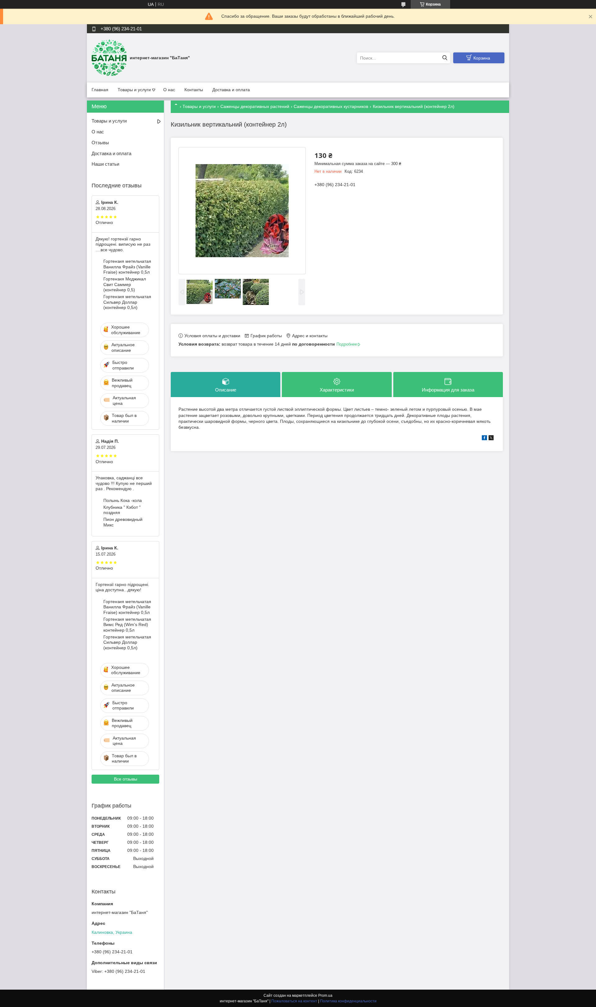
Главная (100, 89)
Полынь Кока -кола (122, 500)
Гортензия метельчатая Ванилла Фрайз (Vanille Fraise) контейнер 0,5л (127, 267)
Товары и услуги (134, 89)
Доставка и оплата (231, 89)
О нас (169, 89)
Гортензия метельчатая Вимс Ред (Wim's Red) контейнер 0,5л (127, 625)
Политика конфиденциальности (348, 1001)
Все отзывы (125, 779)
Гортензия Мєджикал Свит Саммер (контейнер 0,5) (124, 284)
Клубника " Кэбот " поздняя (122, 510)
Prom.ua (325, 995)
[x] (491, 438)
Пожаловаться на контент (294, 1001)
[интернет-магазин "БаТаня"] (109, 57)
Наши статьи (105, 164)
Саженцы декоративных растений (254, 106)
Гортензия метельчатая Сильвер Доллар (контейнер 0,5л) (127, 302)
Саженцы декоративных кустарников (331, 106)
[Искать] (444, 57)
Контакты (193, 89)
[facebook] (484, 438)
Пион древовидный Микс (122, 522)
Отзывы (100, 142)
